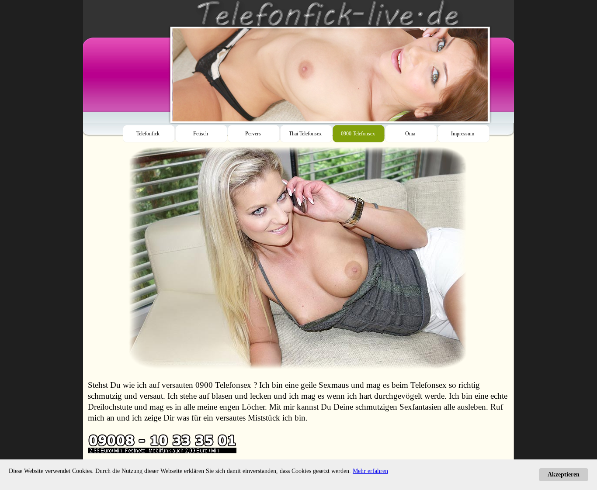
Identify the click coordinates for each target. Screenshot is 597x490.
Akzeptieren (564, 474)
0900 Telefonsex (223, 385)
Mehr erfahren (370, 471)
